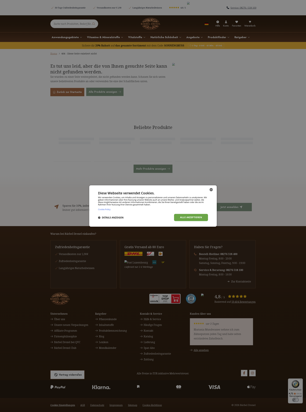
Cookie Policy (104, 209)
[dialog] (153, 206)
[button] (111, 217)
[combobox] (211, 189)
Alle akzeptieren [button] (191, 217)
